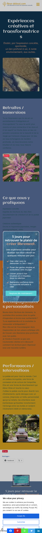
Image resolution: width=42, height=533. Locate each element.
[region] (21, 514)
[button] (36, 234)
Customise (21, 522)
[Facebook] (10, 531)
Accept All (21, 516)
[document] (21, 266)
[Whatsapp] (24, 531)
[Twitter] (31, 531)
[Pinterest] (17, 531)
